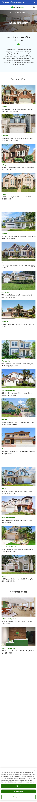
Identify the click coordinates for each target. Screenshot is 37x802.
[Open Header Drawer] (2, 7)
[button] (18, 2)
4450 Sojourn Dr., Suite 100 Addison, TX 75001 (16, 197)
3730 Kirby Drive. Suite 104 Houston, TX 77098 (16, 266)
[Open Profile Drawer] (34, 7)
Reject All (18, 786)
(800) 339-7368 (6, 624)
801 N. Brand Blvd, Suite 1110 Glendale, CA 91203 (17, 520)
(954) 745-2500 (11, 552)
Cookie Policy (30, 782)
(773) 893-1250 (11, 170)
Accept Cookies (18, 791)
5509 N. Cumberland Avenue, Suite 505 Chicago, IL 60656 (18, 169)
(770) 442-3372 (16, 111)
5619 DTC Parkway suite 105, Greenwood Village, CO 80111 (18, 237)
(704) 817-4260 (13, 140)
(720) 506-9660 (10, 238)
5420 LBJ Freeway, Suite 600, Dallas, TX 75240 (17, 622)
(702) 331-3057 (6, 326)
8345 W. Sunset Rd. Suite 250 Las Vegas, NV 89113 (18, 324)
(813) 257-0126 (10, 581)
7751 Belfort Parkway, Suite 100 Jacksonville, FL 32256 (17, 296)
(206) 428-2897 (12, 493)
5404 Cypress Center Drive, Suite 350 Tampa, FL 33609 (17, 580)
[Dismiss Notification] (34, 2)
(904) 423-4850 (11, 297)
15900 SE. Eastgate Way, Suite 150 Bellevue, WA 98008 (17, 492)
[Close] (34, 770)
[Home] (18, 7)
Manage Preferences (18, 797)
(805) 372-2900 (6, 522)
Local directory (19, 12)
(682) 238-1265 (6, 199)
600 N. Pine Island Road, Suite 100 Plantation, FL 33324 (17, 551)
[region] (18, 784)
